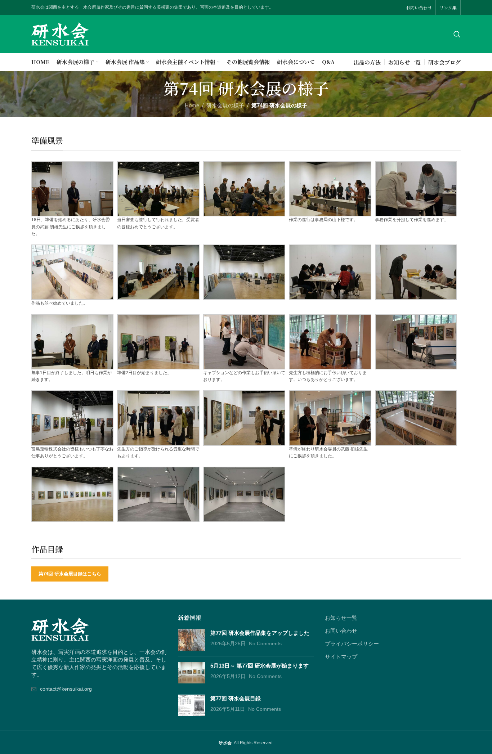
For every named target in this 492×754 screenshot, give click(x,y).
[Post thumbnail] (191, 640)
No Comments (265, 643)
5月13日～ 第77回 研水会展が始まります (259, 666)
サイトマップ (341, 657)
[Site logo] (60, 33)
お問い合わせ (341, 631)
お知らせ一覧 (341, 618)
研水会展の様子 (225, 105)
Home (192, 105)
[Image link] (60, 628)
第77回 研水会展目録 (235, 698)
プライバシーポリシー (352, 644)
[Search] (457, 34)
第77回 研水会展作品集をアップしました (259, 633)
